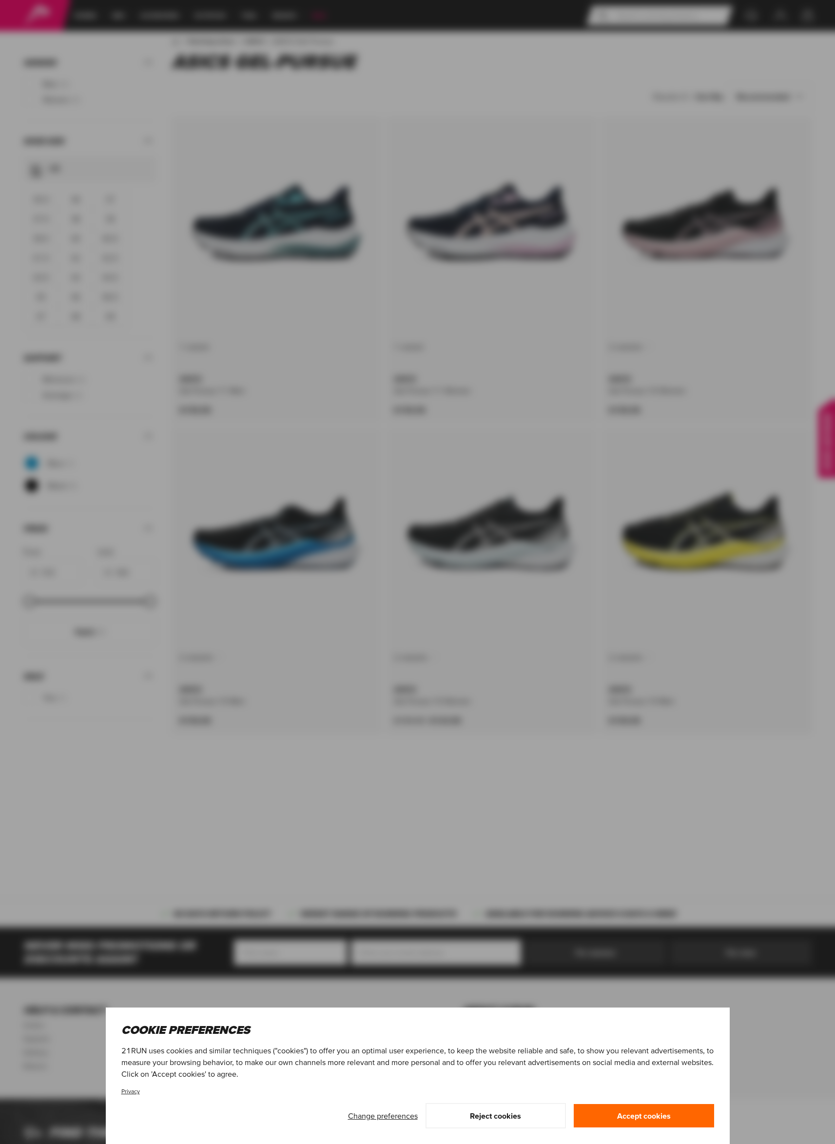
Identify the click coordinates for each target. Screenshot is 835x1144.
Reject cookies (495, 1115)
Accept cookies (644, 1115)
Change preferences (383, 1115)
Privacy (130, 1091)
